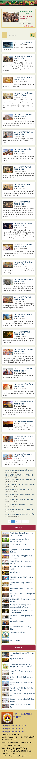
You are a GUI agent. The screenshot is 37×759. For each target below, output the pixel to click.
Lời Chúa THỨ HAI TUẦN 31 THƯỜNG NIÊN (23, 224)
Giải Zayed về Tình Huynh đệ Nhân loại (22, 617)
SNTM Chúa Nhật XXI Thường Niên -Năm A (22, 595)
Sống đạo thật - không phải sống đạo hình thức (21, 557)
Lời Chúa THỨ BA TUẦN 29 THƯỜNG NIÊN (19, 470)
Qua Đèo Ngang (15, 640)
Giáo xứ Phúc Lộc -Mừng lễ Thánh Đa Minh (22, 700)
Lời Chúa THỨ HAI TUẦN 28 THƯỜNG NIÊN (19, 509)
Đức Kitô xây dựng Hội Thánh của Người (21, 589)
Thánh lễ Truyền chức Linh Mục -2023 (21, 672)
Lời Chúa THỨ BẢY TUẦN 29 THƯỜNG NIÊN (23, 385)
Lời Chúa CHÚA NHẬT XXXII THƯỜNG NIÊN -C (23, 116)
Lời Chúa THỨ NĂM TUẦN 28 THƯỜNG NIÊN (19, 495)
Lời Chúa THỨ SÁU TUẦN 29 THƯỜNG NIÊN (23, 403)
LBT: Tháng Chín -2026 (18, 544)
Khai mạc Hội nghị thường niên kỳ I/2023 (21, 678)
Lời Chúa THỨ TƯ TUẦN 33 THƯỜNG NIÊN (23, 79)
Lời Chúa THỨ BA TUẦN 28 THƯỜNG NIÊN (19, 504)
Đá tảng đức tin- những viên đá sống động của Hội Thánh (20, 606)
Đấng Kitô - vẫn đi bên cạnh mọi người (21, 568)
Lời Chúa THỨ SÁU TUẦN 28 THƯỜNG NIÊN (19, 490)
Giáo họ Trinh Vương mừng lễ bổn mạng (21, 584)
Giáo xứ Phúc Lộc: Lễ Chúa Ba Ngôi (20, 706)
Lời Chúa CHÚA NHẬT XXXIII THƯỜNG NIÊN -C (23, 94)
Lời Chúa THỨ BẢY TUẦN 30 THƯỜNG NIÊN (23, 263)
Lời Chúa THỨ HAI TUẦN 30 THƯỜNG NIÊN (23, 350)
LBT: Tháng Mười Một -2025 (23, 421)
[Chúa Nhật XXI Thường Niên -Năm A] (11, 17)
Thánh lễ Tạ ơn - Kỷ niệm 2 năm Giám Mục (21, 562)
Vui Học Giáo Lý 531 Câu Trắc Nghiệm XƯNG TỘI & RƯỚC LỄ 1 (21, 665)
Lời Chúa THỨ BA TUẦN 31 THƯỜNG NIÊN (23, 203)
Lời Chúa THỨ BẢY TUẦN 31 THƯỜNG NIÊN (23, 133)
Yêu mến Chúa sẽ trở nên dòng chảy (20, 628)
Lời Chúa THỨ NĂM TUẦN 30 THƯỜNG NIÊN (23, 298)
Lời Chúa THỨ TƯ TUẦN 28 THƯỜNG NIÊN (19, 499)
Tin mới (18, 527)
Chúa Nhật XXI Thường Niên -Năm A (26, 17)
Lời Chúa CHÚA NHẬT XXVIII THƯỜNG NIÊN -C (20, 515)
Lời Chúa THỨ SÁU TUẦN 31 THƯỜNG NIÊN (23, 151)
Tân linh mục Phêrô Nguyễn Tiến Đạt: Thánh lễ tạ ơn (21, 689)
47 (23, 521)
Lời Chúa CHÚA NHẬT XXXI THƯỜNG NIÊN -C (23, 246)
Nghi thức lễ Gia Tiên (17, 659)
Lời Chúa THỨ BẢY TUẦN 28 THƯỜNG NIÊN (19, 485)
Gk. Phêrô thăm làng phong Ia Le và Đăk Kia (22, 600)
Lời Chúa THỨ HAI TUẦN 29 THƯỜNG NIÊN (19, 475)
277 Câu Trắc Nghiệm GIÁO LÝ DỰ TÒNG (22, 654)
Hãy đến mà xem (15, 572)
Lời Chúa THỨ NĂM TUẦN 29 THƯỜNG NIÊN (23, 438)
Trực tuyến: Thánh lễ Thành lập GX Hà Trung (22, 551)
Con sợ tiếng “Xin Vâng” (18, 621)
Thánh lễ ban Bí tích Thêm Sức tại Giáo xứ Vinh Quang (21, 534)
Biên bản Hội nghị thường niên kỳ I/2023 (21, 683)
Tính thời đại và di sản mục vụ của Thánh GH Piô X (21, 611)
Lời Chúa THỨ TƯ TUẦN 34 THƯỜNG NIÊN (23, 57)
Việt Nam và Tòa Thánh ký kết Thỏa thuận (22, 694)
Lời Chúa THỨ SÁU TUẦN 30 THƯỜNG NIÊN (23, 281)
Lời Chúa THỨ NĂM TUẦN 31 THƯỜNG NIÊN (23, 168)
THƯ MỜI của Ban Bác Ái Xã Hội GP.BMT (21, 578)
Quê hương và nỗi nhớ (17, 632)
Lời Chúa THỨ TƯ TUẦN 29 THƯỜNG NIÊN (23, 455)
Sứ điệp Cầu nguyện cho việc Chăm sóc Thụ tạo (20, 540)
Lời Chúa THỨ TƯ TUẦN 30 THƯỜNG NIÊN (23, 315)
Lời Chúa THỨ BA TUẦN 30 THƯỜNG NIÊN (23, 333)
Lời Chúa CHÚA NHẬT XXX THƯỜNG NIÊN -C (23, 370)
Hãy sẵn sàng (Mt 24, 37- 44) (23, 43)
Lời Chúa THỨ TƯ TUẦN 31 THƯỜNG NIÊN (23, 185)
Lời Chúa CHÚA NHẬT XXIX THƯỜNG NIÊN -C (20, 480)
